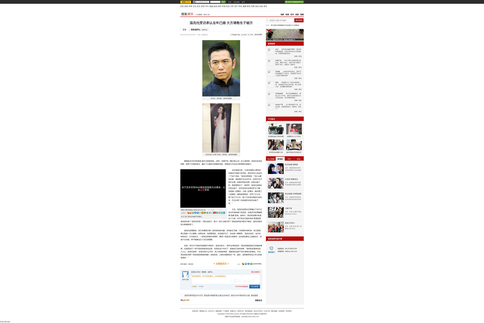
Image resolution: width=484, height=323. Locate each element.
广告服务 (226, 311)
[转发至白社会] (212, 213)
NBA (207, 6)
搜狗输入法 (203, 311)
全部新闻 (281, 311)
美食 (261, 6)
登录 (183, 279)
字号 (251, 35)
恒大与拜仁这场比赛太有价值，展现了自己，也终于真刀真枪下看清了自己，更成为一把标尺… (288, 62)
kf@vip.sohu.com (291, 251)
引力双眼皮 (295, 25)
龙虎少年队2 (290, 223)
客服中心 (233, 311)
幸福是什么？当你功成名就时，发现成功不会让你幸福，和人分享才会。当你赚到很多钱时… (288, 84)
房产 (236, 6)
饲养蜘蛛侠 (281, 25)
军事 (190, 6)
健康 (244, 6)
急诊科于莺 (279, 104)
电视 (287, 14)
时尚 (240, 6)
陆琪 (276, 82)
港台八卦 (207, 14)
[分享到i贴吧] (215, 213)
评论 (300, 56)
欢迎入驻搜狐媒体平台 (295, 2)
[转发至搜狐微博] (188, 213)
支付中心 (211, 311)
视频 (211, 6)
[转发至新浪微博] (191, 213)
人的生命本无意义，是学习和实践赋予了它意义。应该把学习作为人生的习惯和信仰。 (288, 74)
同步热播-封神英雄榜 (293, 194)
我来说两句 (199, 30)
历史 (198, 6)
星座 (265, 6)
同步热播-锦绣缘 (291, 165)
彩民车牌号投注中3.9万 (194, 295)
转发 (295, 56)
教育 (248, 6)
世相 (223, 6)
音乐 (292, 14)
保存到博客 (258, 34)
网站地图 (274, 311)
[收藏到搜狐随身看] (251, 264)
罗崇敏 (277, 71)
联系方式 (241, 311)
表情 (195, 286)
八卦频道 (199, 14)
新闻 (186, 6)
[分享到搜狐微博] (243, 264)
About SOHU (258, 311)
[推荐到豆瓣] (217, 213)
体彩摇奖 (254, 295)
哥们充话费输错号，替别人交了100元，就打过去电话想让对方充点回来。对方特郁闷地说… (288, 96)
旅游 (257, 6)
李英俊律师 (279, 93)
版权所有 (264, 314)
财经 (219, 6)
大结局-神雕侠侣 (291, 179)
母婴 (253, 6)
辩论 (201, 286)
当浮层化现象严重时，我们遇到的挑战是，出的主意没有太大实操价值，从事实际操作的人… (288, 51)
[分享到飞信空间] (219, 213)
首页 (182, 6)
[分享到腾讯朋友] (205, 213)
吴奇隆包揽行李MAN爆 (276, 136)
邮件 (243, 2)
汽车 (232, 6)
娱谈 (215, 6)
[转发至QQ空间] (193, 213)
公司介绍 (267, 311)
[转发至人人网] (195, 213)
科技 (228, 6)
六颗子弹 (288, 208)
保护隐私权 (248, 311)
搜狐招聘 (219, 311)
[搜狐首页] (186, 2)
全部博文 (289, 311)
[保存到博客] (257, 264)
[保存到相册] (227, 98)
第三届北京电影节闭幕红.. (194, 217)
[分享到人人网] (249, 264)
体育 (203, 6)
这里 (202, 190)
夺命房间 (288, 25)
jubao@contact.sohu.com (250, 316)
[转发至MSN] (210, 213)
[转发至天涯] (222, 213)
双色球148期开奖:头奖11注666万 (217, 295)
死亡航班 (274, 25)
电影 (282, 14)
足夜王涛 (278, 60)
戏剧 (297, 14)
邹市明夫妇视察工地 (276, 152)
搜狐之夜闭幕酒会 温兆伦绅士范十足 (193, 210)
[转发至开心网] (203, 213)
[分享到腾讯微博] (198, 213)
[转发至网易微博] (207, 213)
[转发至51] (224, 213)
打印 (244, 35)
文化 (194, 6)
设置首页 (195, 311)
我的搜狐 (237, 2)
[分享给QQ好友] (246, 264)
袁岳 (276, 49)
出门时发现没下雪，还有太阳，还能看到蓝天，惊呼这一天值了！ (288, 107)
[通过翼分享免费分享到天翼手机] (200, 213)
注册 (229, 2)
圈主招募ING (255, 272)
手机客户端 (236, 35)
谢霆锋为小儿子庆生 (294, 136)
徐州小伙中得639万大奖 (240, 295)
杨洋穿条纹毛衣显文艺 (293, 152)
